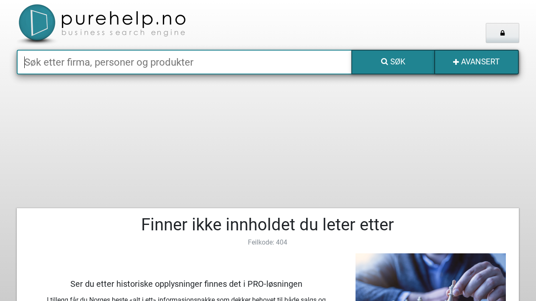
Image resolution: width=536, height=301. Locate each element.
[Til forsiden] (121, 24)
